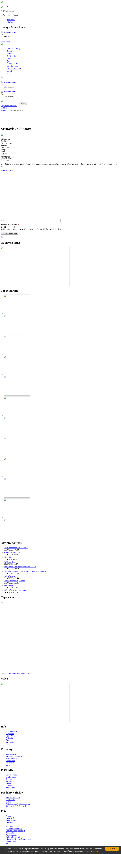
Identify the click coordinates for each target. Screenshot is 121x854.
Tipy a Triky (10, 736)
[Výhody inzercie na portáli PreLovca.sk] (2, 238)
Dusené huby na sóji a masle (14, 581)
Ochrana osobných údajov (15, 831)
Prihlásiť (10, 22)
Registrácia (11, 20)
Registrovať (5, 106)
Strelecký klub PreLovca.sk (16, 806)
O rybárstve (10, 734)
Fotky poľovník (11, 820)
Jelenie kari (8, 557)
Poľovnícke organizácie (14, 756)
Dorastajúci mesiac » (10, 32)
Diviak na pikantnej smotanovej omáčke (16, 674)
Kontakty (9, 826)
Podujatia (9, 738)
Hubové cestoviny (10, 576)
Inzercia (10, 71)
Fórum (8, 783)
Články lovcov (12, 63)
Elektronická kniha (14, 69)
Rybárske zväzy (11, 754)
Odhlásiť (4, 108)
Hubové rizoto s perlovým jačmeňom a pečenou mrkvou (25, 571)
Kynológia (10, 742)
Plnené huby (8, 585)
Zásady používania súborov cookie (19, 839)
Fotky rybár (10, 818)
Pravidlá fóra (10, 833)
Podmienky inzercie (13, 837)
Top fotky (9, 822)
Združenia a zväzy (13, 49)
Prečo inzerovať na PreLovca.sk (18, 804)
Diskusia (9, 785)
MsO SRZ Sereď (7, 170)
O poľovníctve (11, 732)
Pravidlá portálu (11, 835)
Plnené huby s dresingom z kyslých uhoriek (20, 567)
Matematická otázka (10, 225)
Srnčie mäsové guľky (12, 552)
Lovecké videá (12, 66)
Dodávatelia (11, 56)
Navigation (7, 42)
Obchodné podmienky (14, 829)
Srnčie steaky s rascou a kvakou (16, 548)
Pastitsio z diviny (10, 562)
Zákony (9, 61)
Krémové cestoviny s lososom (15, 590)
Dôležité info (10, 763)
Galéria (9, 53)
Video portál (10, 800)
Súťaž (8, 843)
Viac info (96, 851)
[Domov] (2, 2)
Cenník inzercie (11, 841)
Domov (4, 110)
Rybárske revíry (11, 759)
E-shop (8, 802)
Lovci (9, 59)
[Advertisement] (20, 118)
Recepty (10, 51)
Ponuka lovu (10, 788)
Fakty (9, 74)
